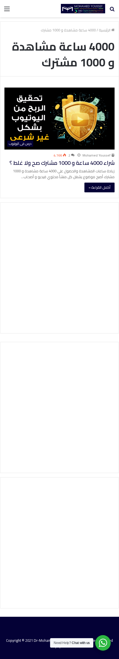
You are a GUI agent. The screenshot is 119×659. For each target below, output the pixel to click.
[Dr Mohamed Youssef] (83, 8)
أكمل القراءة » (99, 187)
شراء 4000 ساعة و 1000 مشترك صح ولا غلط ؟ (62, 163)
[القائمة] (7, 10)
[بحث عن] (112, 10)
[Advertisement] (59, 268)
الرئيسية (105, 30)
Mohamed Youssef (96, 155)
